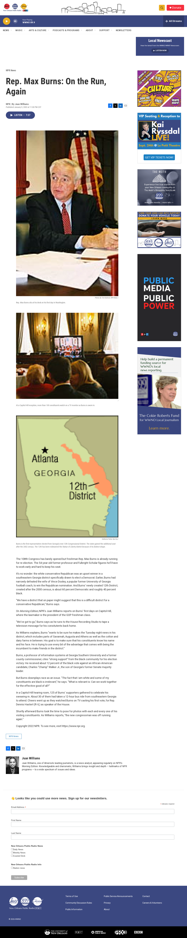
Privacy (107, 903)
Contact (146, 896)
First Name (16, 820)
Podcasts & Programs (66, 30)
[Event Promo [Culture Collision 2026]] (159, 88)
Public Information (73, 909)
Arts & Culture (37, 30)
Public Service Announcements (118, 896)
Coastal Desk (19, 856)
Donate (176, 7)
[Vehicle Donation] (159, 230)
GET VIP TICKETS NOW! (159, 157)
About (89, 30)
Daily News (18, 849)
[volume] (15, 21)
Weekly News (19, 852)
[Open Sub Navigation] (11, 30)
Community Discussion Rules (78, 903)
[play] (6, 21)
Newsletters (123, 30)
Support (104, 30)
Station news (19, 868)
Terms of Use (71, 896)
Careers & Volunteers (152, 903)
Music (18, 30)
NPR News (11, 70)
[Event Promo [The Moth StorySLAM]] (159, 187)
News (6, 30)
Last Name (16, 833)
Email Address (18, 807)
